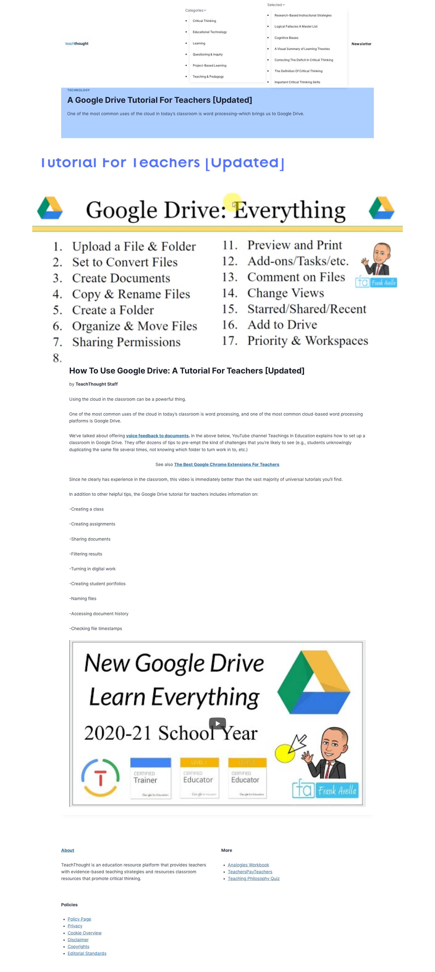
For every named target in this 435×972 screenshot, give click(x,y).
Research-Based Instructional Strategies (303, 15)
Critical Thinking (204, 21)
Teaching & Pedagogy (208, 76)
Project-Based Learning (209, 65)
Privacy (75, 925)
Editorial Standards (87, 953)
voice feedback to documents (157, 435)
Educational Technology (210, 32)
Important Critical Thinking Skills (297, 82)
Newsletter (362, 44)
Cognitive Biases (286, 38)
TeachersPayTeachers (250, 871)
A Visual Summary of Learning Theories (302, 49)
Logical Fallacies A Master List (296, 26)
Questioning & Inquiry (208, 54)
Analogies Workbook (248, 864)
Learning (199, 43)
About (67, 850)
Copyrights (78, 946)
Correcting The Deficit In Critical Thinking (304, 60)
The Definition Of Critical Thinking (298, 71)
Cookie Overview (85, 932)
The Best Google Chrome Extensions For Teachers (226, 464)
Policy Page (79, 919)
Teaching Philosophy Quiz (254, 878)
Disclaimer (78, 939)
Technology (78, 90)
